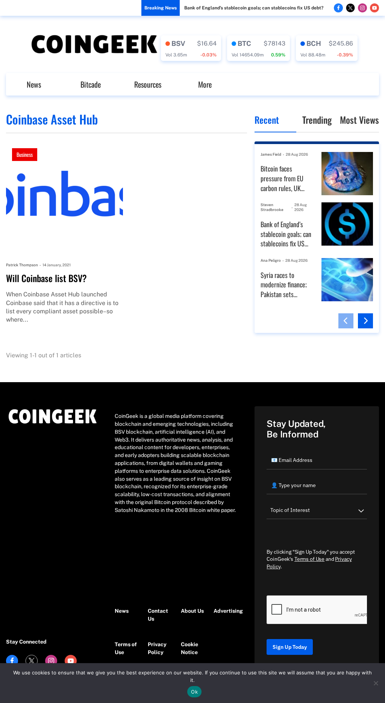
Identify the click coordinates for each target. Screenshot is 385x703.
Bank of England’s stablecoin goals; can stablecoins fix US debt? (253, 8)
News (34, 84)
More (205, 84)
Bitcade (90, 84)
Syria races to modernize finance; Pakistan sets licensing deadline (284, 284)
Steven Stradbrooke (272, 207)
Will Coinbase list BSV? (46, 278)
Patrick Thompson (22, 265)
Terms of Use (126, 648)
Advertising (226, 611)
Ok (194, 692)
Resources (147, 84)
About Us (192, 611)
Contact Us (158, 615)
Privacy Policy (157, 648)
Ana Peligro (271, 260)
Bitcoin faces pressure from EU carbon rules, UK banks (282, 178)
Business (25, 154)
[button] (345, 320)
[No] (375, 683)
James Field (271, 154)
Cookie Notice (189, 648)
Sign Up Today (290, 647)
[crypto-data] (191, 48)
